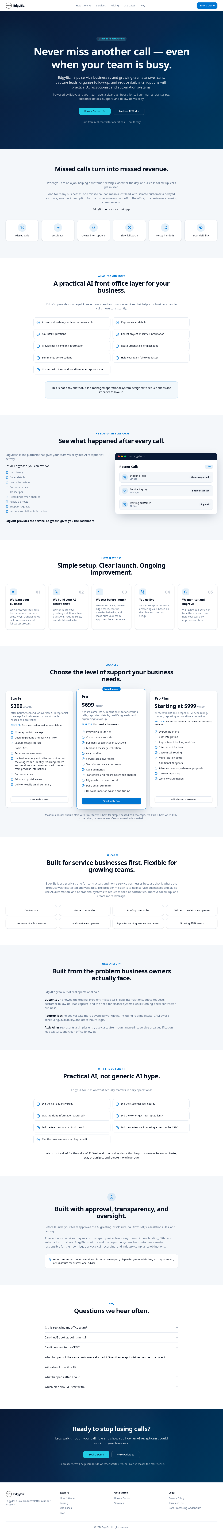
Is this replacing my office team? (66, 1327)
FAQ (142, 5)
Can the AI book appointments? (65, 1337)
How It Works (83, 5)
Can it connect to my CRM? (62, 1347)
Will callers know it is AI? (60, 1367)
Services (101, 5)
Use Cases (130, 5)
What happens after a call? (62, 1377)
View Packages (125, 1454)
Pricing (115, 5)
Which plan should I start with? (65, 1387)
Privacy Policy (176, 1498)
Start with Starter (39, 799)
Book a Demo (207, 5)
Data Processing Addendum (185, 1508)
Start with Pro (111, 801)
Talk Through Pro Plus (183, 799)
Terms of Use (176, 1503)
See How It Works (128, 111)
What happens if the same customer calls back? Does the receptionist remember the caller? (105, 1357)
